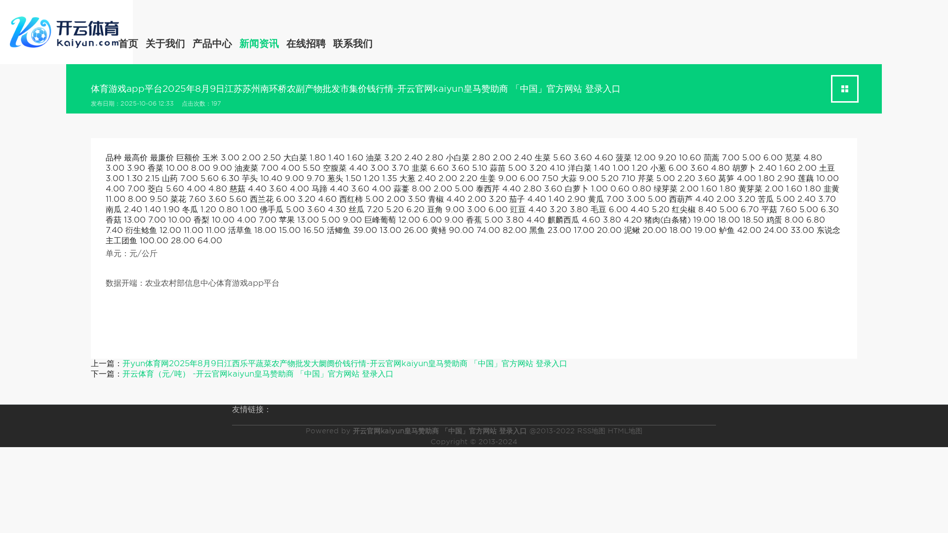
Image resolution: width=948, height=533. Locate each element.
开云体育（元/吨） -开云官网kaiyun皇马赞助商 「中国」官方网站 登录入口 (258, 374)
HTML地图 (625, 431)
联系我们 (353, 43)
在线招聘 (306, 43)
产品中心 (212, 43)
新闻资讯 (259, 43)
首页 (128, 43)
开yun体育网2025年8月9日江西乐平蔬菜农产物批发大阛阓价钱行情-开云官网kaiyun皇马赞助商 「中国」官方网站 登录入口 (344, 363)
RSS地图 (591, 431)
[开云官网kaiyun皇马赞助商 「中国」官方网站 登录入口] (66, 30)
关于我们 (165, 43)
